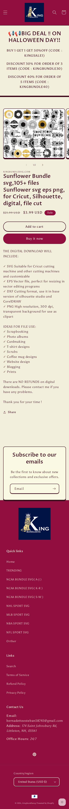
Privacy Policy (16, 692)
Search (11, 666)
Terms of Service (17, 675)
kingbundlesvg (29, 803)
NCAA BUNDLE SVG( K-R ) (24, 588)
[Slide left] (26, 164)
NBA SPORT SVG (17, 623)
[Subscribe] (54, 489)
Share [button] (12, 412)
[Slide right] (42, 164)
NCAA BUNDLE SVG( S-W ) (24, 597)
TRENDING (14, 570)
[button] (5, 12)
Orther (11, 641)
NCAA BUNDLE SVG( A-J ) (24, 579)
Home (10, 561)
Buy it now (34, 238)
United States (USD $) (32, 781)
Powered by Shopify (45, 803)
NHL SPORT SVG (18, 606)
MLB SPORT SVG (18, 614)
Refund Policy (16, 684)
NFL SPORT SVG (17, 632)
